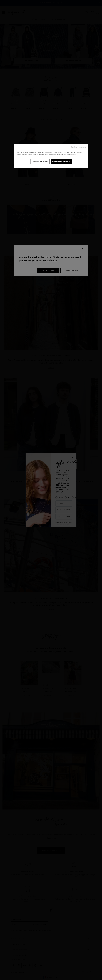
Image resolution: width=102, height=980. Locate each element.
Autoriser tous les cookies (61, 161)
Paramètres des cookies (40, 161)
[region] (51, 156)
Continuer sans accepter (78, 147)
